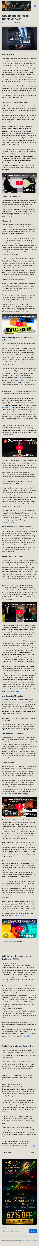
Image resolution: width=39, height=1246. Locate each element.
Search (4, 1227)
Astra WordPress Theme (30, 1241)
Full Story (28, 1036)
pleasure (18, 380)
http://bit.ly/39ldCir (18, 915)
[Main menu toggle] (35, 6)
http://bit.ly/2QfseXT (8, 522)
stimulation (5, 407)
